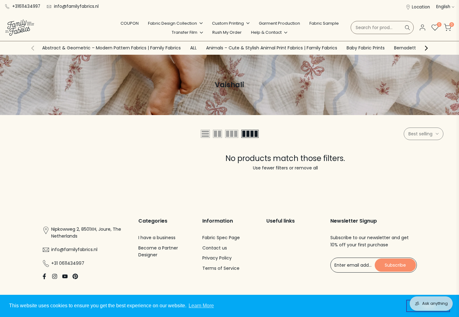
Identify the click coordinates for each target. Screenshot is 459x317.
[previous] (33, 48)
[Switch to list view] (205, 134)
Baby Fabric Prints (366, 48)
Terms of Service (220, 268)
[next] (426, 48)
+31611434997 (26, 6)
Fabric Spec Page (221, 237)
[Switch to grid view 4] (250, 134)
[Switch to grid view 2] (217, 134)
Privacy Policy (217, 258)
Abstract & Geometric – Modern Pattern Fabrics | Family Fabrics (111, 48)
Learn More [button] (201, 305)
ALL (193, 48)
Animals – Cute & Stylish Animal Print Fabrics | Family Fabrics (271, 48)
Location (421, 7)
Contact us (214, 248)
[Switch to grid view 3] (231, 134)
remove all (306, 168)
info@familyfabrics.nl (76, 6)
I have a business (156, 237)
